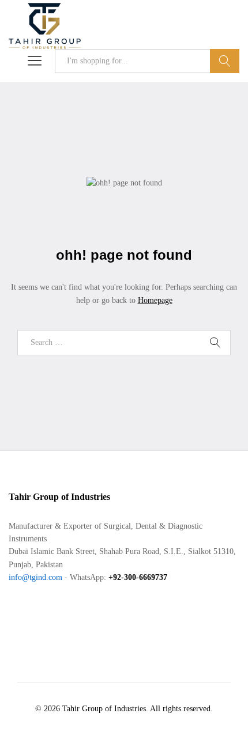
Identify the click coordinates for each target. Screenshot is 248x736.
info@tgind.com (35, 577)
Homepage (155, 300)
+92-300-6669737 (137, 577)
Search (224, 61)
